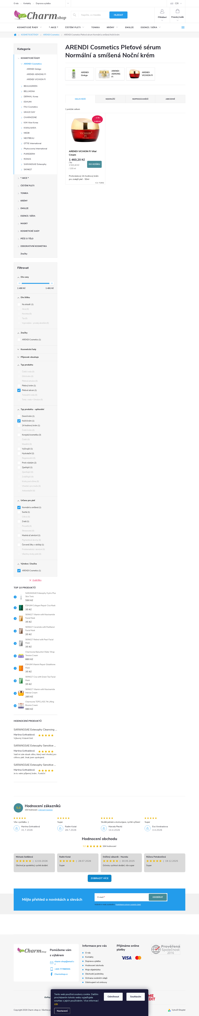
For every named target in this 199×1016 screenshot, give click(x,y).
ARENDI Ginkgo (34, 69)
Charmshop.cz (61, 974)
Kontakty (27, 3)
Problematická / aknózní (33, 549)
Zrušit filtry (37, 580)
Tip (24, 318)
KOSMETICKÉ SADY (30, 231)
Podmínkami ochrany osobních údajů (128, 904)
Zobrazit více (99, 878)
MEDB (26, 133)
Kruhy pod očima (30, 481)
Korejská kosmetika (31, 435)
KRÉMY (24, 200)
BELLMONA (29, 91)
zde (56, 1004)
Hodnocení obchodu (99, 838)
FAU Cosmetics (31, 107)
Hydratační (28, 453)
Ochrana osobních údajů (96, 978)
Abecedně (170, 99)
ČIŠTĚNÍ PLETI (27, 185)
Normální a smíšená (31, 507)
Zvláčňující (27, 476)
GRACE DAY (29, 112)
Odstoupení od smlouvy (96, 982)
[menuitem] (29, 27)
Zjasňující (27, 467)
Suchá (25, 512)
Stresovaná (28, 530)
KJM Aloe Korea (31, 122)
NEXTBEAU (29, 138)
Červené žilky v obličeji (32, 544)
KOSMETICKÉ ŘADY (30, 58)
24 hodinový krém (30, 425)
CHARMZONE (30, 117)
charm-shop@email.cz (64, 962)
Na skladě (27, 304)
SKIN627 (28, 169)
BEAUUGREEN (30, 86)
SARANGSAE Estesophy (35, 164)
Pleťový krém (28, 385)
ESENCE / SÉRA (28, 216)
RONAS (27, 159)
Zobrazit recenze (45, 810)
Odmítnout (113, 996)
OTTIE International (32, 143)
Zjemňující (27, 472)
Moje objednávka (92, 969)
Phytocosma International (35, 148)
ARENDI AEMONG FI (36, 74)
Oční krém (27, 376)
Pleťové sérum (29, 390)
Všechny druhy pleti (31, 554)
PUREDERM (29, 154)
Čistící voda (28, 371)
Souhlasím (135, 996)
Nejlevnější (80, 99)
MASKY (24, 223)
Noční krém (28, 421)
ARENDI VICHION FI (36, 79)
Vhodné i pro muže (31, 486)
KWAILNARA (30, 127)
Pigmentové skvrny (31, 540)
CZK (177, 3)
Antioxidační (28, 490)
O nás (16, 3)
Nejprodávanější (140, 99)
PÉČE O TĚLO (27, 238)
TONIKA (24, 193)
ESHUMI (28, 101)
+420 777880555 (62, 969)
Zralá (25, 521)
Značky (24, 253)
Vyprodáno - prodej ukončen (35, 323)
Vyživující (27, 449)
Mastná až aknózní (31, 535)
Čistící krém (28, 430)
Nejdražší (110, 99)
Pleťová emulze (29, 381)
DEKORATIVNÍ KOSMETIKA (34, 246)
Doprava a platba (43, 3)
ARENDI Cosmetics (33, 63)
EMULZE (24, 208)
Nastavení (62, 1011)
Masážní (26, 444)
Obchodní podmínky (94, 973)
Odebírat (158, 897)
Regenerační (28, 458)
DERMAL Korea (31, 96)
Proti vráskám (29, 463)
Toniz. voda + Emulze (32, 399)
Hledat (118, 15)
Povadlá (26, 526)
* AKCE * (25, 178)
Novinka (26, 313)
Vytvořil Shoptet (178, 1010)
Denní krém (28, 416)
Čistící (25, 439)
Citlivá (25, 516)
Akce (25, 309)
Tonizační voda (29, 395)
